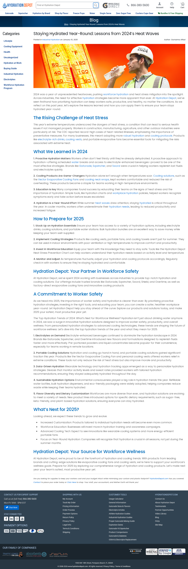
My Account (68, 499)
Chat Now (12, 507)
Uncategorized (11, 57)
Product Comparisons (118, 532)
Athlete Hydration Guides (119, 514)
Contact (37, 482)
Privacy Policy (68, 521)
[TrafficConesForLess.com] (13, 554)
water (75, 162)
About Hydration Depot (165, 502)
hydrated (145, 203)
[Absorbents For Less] (36, 554)
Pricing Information (71, 506)
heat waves (102, 203)
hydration (88, 98)
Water (92, 13)
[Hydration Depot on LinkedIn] (11, 519)
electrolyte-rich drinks (51, 139)
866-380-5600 (29, 499)
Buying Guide (10, 68)
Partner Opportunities (164, 510)
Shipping (66, 532)
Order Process (69, 510)
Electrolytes (9, 79)
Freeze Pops (79, 13)
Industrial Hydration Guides (120, 517)
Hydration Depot (166, 98)
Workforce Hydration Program (14, 87)
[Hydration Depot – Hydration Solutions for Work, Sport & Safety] (17, 5)
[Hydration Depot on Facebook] (6, 519)
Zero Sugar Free (123, 13)
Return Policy (68, 517)
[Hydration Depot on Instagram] (17, 519)
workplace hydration (125, 193)
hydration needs (119, 206)
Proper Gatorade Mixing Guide (122, 521)
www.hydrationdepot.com (78, 566)
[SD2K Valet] (58, 555)
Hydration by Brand (41, 13)
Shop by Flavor (61, 13)
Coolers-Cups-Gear (144, 13)
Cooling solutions (163, 175)
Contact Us (160, 499)
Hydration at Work (12, 63)
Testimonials (160, 506)
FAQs (157, 521)
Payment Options (70, 514)
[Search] (96, 5)
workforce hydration (115, 94)
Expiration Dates (116, 525)
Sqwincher (23, 13)
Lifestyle (8, 41)
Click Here (71, 482)
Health (7, 52)
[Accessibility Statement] (178, 552)
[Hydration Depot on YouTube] (22, 519)
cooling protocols (161, 135)
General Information (117, 502)
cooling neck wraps (97, 179)
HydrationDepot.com (159, 478)
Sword (116, 166)
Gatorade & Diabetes (117, 536)
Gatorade (9, 13)
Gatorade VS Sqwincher (119, 528)
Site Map (159, 525)
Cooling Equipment (13, 46)
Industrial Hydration (13, 74)
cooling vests (74, 139)
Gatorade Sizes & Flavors (119, 506)
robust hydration (133, 135)
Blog (66, 24)
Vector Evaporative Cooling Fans (58, 179)
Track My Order (69, 502)
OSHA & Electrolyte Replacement (123, 540)
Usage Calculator (116, 499)
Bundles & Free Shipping (172, 13)
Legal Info (67, 525)
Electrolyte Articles (117, 510)
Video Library (160, 514)
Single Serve (105, 13)
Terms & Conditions (71, 528)
